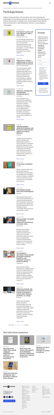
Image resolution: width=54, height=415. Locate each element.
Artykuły (33, 392)
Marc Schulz (18, 65)
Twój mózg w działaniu (24, 164)
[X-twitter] (10, 397)
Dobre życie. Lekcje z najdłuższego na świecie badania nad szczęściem (24, 62)
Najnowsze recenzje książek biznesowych (21, 8)
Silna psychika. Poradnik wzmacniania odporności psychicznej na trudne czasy (25, 221)
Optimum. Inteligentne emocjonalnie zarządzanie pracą (24, 92)
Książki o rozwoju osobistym (25, 394)
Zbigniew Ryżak (19, 225)
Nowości (33, 386)
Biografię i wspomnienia (24, 402)
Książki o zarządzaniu (26, 398)
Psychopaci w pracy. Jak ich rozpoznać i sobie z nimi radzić (24, 33)
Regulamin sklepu (45, 390)
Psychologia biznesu (26, 400)
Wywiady (34, 390)
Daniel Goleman (19, 96)
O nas (43, 386)
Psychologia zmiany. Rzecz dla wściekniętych (25, 190)
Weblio (49, 411)
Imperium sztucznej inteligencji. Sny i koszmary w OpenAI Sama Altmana (10, 375)
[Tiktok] (12, 397)
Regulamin (45, 67)
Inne (23, 408)
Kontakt (43, 387)
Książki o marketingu (26, 391)
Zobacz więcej (20, 55)
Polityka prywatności (46, 392)
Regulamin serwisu (46, 389)
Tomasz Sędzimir (19, 263)
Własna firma (24, 405)
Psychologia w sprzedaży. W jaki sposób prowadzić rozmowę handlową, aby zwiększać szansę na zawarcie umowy (25, 257)
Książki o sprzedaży (26, 395)
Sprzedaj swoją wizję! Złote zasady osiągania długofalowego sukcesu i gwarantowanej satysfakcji (9, 353)
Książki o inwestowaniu (24, 390)
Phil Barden (18, 135)
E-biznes (23, 404)
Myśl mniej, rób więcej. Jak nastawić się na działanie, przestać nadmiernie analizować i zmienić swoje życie (27, 352)
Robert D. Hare (24, 37)
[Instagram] (4, 397)
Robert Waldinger (25, 65)
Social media (24, 407)
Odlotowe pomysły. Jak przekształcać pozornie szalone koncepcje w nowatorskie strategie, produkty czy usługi (24, 292)
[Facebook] (7, 397)
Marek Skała (18, 193)
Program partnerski (46, 397)
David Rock (18, 165)
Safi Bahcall (18, 297)
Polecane (34, 387)
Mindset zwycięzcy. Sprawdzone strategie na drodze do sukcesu (43, 349)
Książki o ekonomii (25, 386)
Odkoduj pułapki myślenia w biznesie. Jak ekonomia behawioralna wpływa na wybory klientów (24, 129)
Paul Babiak (18, 37)
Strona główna (7, 8)
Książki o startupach (26, 397)
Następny (26, 325)
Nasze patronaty (35, 389)
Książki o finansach (25, 387)
